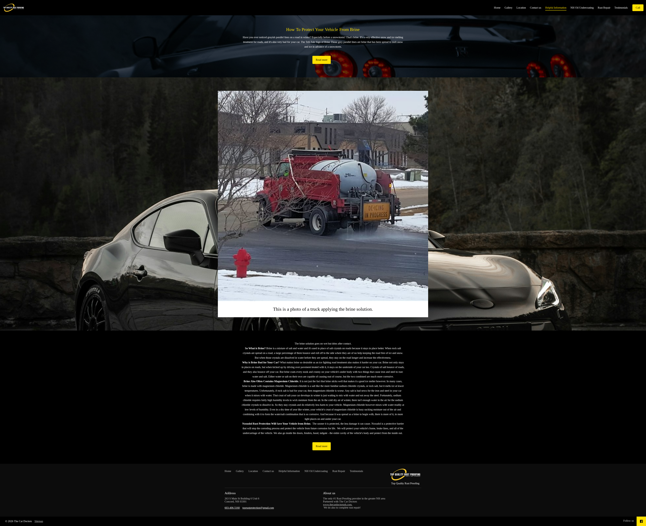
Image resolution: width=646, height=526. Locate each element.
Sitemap (38, 521)
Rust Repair (604, 7)
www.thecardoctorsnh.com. (337, 504)
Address (230, 493)
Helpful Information (555, 7)
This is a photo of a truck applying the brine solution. (323, 309)
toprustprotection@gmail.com (258, 507)
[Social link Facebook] (641, 521)
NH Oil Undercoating (582, 7)
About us (329, 493)
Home (497, 7)
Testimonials (621, 7)
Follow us (628, 520)
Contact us (535, 7)
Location (521, 7)
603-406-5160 (232, 507)
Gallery (508, 7)
